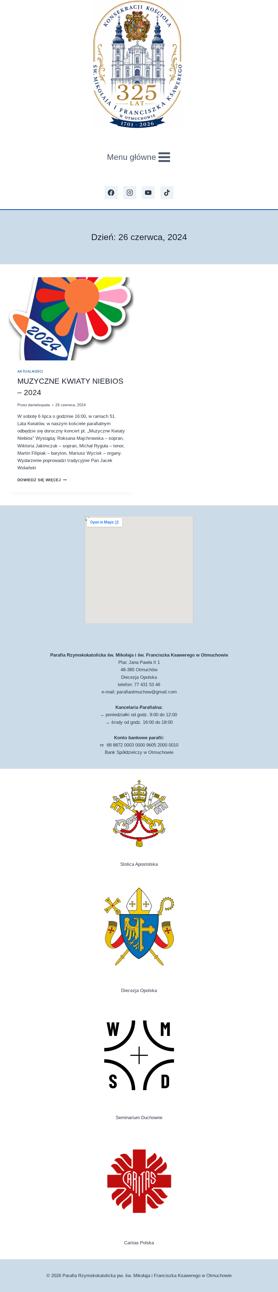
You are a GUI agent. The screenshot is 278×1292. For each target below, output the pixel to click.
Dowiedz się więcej (42, 480)
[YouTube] (148, 192)
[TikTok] (166, 192)
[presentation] (71, 318)
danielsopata (39, 405)
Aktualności (30, 371)
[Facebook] (111, 192)
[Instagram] (129, 192)
